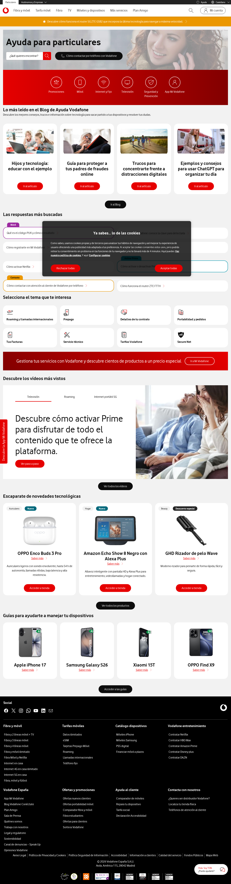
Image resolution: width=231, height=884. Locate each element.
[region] (116, 248)
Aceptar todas (168, 268)
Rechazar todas (65, 268)
